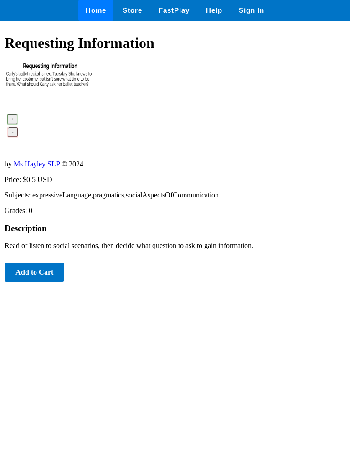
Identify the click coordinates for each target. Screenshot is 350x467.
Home (96, 10)
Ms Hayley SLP (38, 164)
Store (132, 10)
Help (214, 10)
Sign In (251, 10)
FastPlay (174, 10)
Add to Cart (34, 272)
